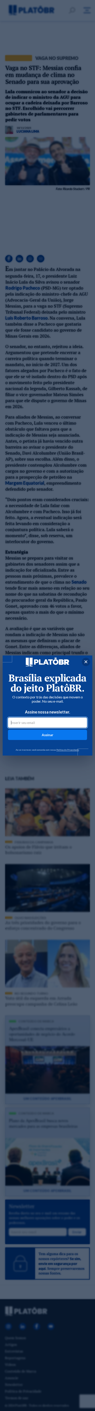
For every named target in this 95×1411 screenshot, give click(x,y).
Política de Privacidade (67, 749)
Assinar (47, 735)
